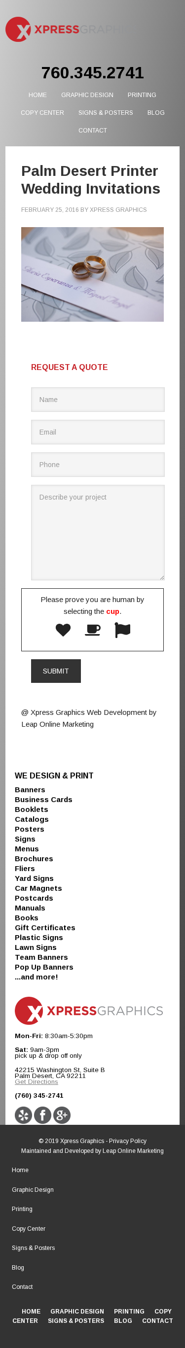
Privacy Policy (128, 1141)
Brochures (34, 858)
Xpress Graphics (70, 29)
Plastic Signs (39, 937)
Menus (27, 848)
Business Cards (44, 799)
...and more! (36, 977)
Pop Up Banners (44, 967)
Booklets (31, 809)
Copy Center (28, 1228)
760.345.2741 (92, 72)
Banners (30, 789)
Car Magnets (38, 888)
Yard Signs (34, 878)
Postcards (34, 898)
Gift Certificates (45, 927)
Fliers (25, 868)
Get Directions (36, 1081)
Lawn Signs (36, 947)
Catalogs (32, 819)
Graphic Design (33, 1189)
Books (26, 917)
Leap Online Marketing (133, 1150)
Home (20, 1170)
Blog (18, 1267)
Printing (22, 1209)
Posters (29, 829)
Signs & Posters (33, 1248)
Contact (22, 1286)
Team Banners (41, 957)
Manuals (30, 908)
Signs (25, 839)
